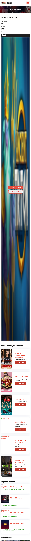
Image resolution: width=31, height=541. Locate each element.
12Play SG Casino (16, 498)
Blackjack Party (21, 376)
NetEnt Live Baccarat (19, 461)
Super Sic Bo (20, 422)
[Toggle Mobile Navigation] (28, 3)
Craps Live (19, 399)
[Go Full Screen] (5, 35)
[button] (15, 189)
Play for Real (16, 187)
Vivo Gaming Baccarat (20, 441)
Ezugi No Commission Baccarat (20, 355)
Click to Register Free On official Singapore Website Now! (13, 490)
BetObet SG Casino (17, 512)
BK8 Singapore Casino (18, 487)
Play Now (21, 362)
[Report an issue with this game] (3, 35)
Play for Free (16, 192)
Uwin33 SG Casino (16, 523)
